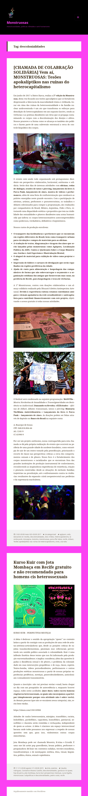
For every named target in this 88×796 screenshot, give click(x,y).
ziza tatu (63, 541)
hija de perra (18, 773)
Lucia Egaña (67, 773)
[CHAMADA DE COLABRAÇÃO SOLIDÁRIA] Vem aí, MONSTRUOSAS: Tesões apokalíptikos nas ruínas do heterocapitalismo (43, 77)
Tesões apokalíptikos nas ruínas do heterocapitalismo (34, 541)
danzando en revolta (21, 537)
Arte (48, 768)
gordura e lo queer (65, 770)
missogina (27, 539)
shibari (70, 539)
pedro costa (54, 775)
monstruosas (44, 539)
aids (68, 534)
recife (65, 539)
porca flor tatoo (56, 539)
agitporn (63, 534)
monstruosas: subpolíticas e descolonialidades (31, 775)
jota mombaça (29, 773)
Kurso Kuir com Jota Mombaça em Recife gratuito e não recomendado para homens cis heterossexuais (42, 569)
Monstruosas (17, 22)
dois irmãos (49, 537)
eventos (54, 768)
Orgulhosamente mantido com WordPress (29, 791)
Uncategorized (50, 534)
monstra (35, 539)
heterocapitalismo (62, 537)
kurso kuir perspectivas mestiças (48, 773)
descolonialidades (37, 537)
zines (57, 541)
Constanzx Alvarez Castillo (32, 770)
